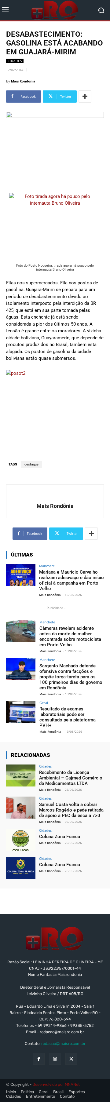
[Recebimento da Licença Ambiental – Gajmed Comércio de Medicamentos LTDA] (20, 775)
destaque (31, 464)
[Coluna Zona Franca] (20, 840)
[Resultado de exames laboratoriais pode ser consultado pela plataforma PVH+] (20, 712)
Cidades (15, 61)
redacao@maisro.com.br (63, 1043)
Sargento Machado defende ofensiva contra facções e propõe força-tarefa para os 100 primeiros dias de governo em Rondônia (70, 677)
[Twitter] (71, 1059)
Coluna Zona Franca (59, 836)
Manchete (47, 565)
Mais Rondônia (23, 81)
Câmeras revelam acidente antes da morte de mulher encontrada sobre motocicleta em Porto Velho (70, 637)
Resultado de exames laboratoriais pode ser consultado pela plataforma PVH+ (67, 717)
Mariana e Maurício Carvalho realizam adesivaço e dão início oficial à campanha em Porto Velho (71, 580)
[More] (85, 96)
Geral (43, 702)
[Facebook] (39, 1059)
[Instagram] (55, 1059)
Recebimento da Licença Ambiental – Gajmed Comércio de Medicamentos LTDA (70, 778)
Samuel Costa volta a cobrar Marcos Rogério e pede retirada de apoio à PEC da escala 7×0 (71, 810)
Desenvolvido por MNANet (56, 1084)
